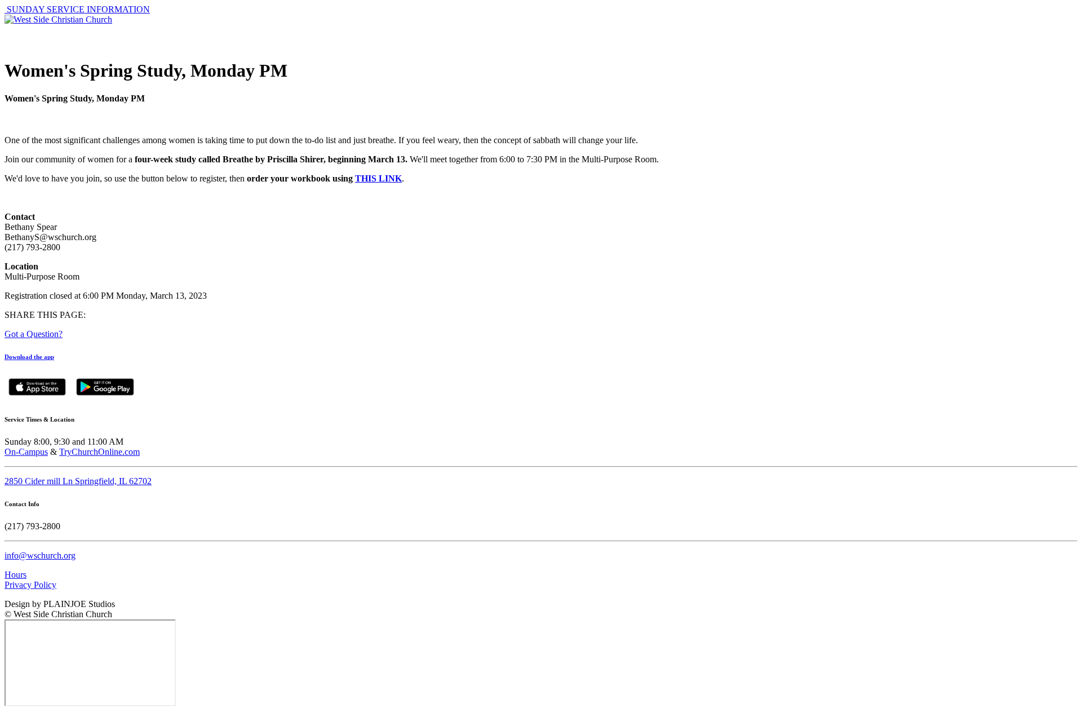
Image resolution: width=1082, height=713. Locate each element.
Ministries (763, 36)
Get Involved (581, 36)
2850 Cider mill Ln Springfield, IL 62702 (78, 481)
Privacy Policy (30, 585)
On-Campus (26, 452)
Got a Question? (34, 334)
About (515, 36)
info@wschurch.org (40, 555)
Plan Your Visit (952, 36)
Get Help (827, 36)
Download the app (29, 356)
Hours (15, 574)
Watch (881, 36)
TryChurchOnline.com (99, 452)
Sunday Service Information (77, 9)
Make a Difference (676, 36)
